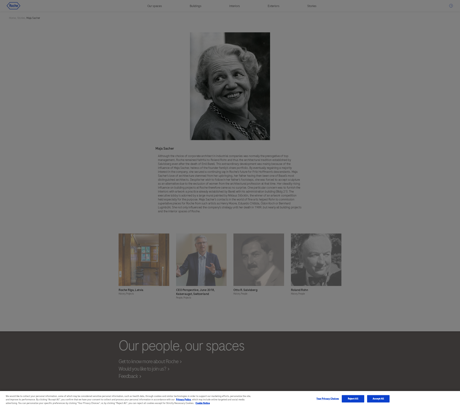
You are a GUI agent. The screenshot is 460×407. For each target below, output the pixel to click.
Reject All (353, 398)
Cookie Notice (203, 403)
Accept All (378, 398)
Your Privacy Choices (327, 398)
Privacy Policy (183, 399)
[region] (230, 399)
